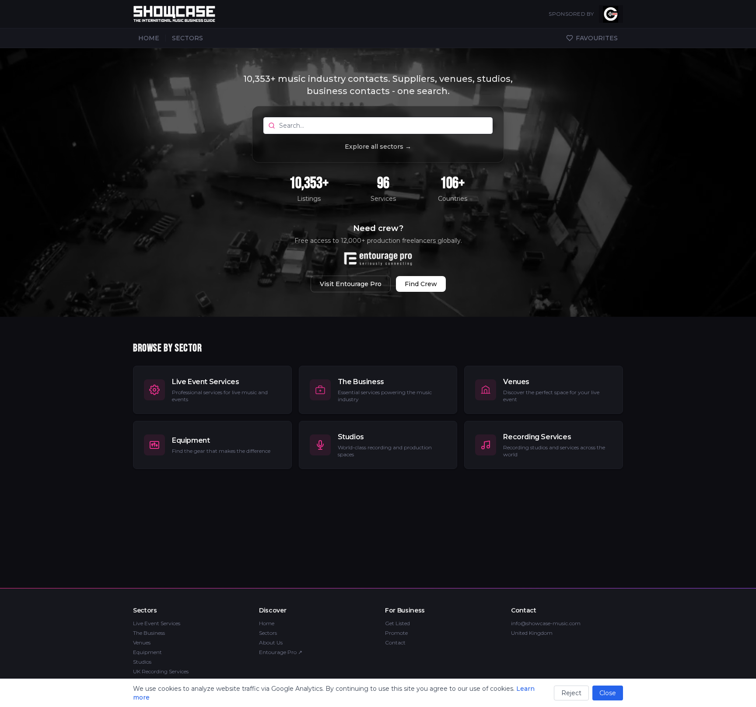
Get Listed (397, 623)
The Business (149, 633)
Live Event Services (156, 623)
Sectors (268, 633)
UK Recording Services (161, 671)
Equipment (147, 652)
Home (266, 623)
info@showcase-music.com (546, 623)
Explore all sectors (378, 146)
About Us (271, 642)
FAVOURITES (597, 38)
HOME (148, 38)
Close (607, 693)
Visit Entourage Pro (351, 284)
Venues (141, 642)
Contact (395, 642)
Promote (396, 633)
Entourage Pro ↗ (280, 652)
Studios (142, 661)
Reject (571, 693)
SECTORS (187, 38)
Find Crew (421, 284)
